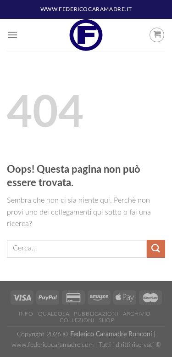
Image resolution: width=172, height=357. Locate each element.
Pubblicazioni (96, 314)
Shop (106, 320)
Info (26, 314)
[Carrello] (157, 35)
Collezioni (77, 320)
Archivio (137, 314)
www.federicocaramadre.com (52, 344)
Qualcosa (54, 314)
